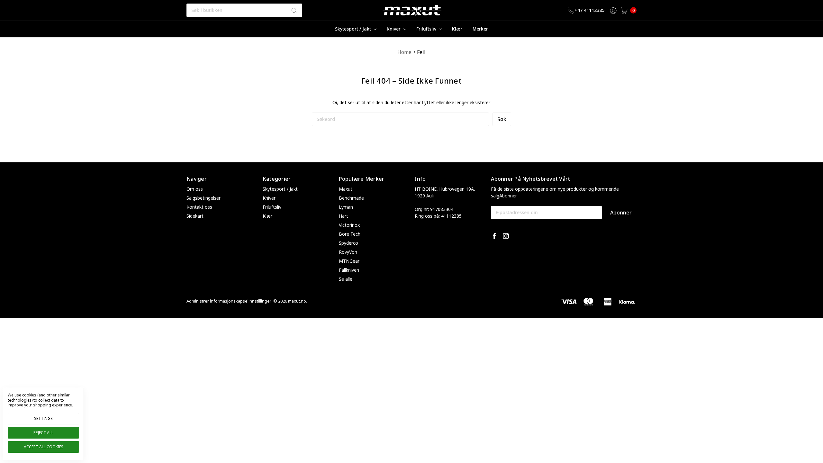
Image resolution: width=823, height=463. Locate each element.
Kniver (394, 29)
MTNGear (349, 261)
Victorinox (349, 225)
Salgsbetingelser (203, 198)
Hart (343, 216)
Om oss (194, 189)
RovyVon (348, 252)
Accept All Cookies (43, 446)
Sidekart (194, 216)
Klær (457, 29)
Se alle (345, 279)
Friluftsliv (427, 29)
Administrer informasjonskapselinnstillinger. (229, 301)
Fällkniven (349, 270)
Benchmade (351, 198)
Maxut (345, 189)
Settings (43, 418)
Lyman (346, 207)
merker (480, 29)
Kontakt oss (199, 207)
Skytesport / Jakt (353, 29)
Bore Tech (349, 234)
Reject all (43, 432)
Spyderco (348, 243)
